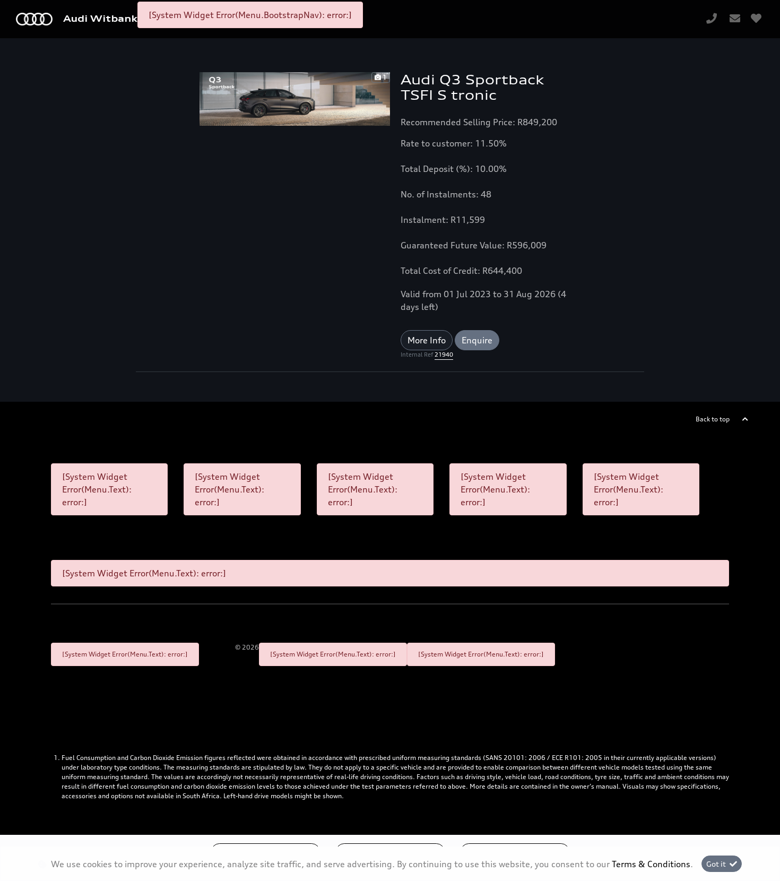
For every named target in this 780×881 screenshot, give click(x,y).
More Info (427, 340)
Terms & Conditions (651, 864)
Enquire (477, 340)
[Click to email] (735, 19)
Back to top (713, 419)
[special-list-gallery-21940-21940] (295, 98)
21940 (444, 354)
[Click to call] (711, 19)
